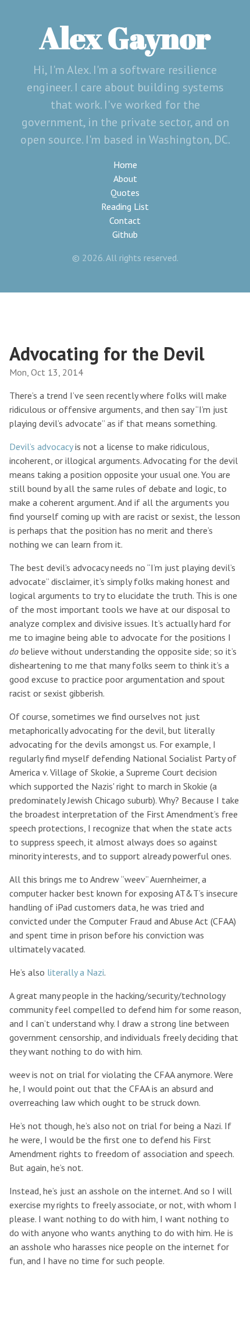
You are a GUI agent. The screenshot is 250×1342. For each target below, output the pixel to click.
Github (125, 234)
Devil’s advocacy (41, 446)
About (125, 178)
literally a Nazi (75, 972)
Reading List (125, 206)
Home (125, 164)
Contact (125, 220)
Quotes (125, 192)
